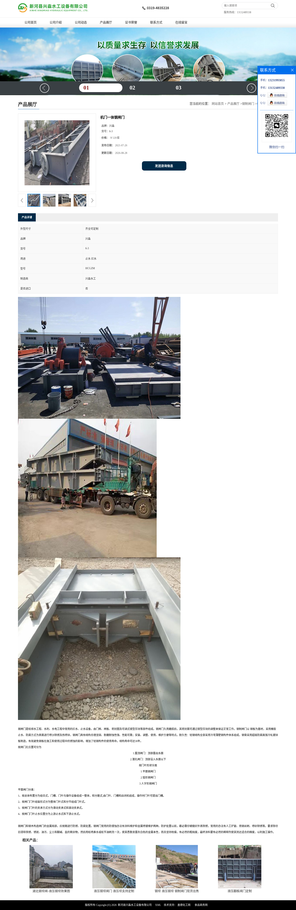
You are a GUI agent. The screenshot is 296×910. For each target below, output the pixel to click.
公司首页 (30, 22)
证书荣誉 (131, 22)
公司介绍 (56, 22)
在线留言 (181, 22)
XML (158, 905)
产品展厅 (106, 22)
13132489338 (244, 12)
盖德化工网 (183, 905)
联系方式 (156, 22)
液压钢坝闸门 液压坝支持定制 (114, 891)
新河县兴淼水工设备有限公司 (135, 905)
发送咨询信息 (164, 166)
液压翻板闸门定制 (240, 891)
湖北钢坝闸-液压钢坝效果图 (51, 891)
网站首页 (218, 103)
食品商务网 (201, 905)
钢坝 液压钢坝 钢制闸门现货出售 (177, 891)
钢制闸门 (248, 103)
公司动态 (81, 22)
